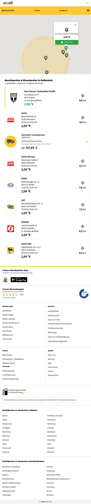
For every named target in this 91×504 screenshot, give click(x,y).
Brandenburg (8, 479)
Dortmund (6, 448)
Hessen (50, 467)
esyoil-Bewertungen (9, 298)
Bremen (5, 440)
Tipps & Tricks (54, 320)
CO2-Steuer (7, 331)
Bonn (4, 444)
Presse (50, 371)
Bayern (5, 475)
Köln (49, 444)
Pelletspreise (53, 315)
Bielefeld (51, 432)
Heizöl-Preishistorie (10, 323)
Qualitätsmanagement (57, 341)
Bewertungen (8, 315)
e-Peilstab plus (8, 375)
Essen (4, 420)
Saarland (51, 487)
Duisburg (51, 440)
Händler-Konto (8, 363)
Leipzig (50, 428)
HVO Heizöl (7, 339)
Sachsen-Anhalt (9, 487)
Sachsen (50, 483)
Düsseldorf (51, 436)
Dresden (50, 448)
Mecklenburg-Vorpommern (58, 479)
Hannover (51, 420)
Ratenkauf (6, 311)
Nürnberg (6, 432)
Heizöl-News (7, 327)
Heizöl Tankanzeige (10, 379)
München (6, 436)
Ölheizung (52, 332)
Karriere (51, 359)
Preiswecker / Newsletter (13, 359)
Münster (50, 452)
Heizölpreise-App (55, 328)
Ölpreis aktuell (8, 319)
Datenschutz (53, 375)
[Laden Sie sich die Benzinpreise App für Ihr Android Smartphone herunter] (5, 279)
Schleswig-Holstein (10, 471)
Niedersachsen (8, 491)
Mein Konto (7, 355)
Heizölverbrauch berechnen (60, 324)
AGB (49, 363)
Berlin (5, 416)
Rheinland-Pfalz (53, 475)
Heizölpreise (53, 311)
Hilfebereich (7, 335)
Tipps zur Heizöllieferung (58, 337)
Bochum (5, 452)
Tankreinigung (8, 371)
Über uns (52, 355)
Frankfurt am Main (55, 416)
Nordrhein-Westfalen (11, 467)
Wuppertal (6, 424)
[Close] (75, 25)
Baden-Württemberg (11, 483)
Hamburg (51, 424)
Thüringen (6, 495)
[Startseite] (7, 3)
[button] (66, 48)
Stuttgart (6, 428)
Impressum (52, 367)
